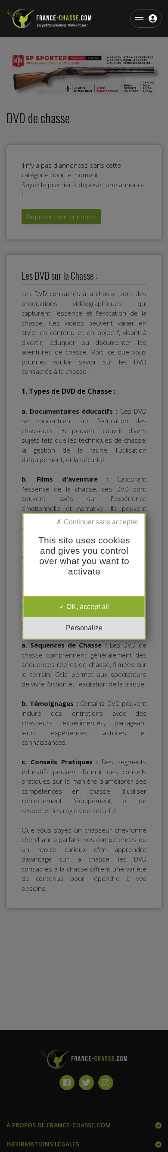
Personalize (84, 628)
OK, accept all (87, 606)
